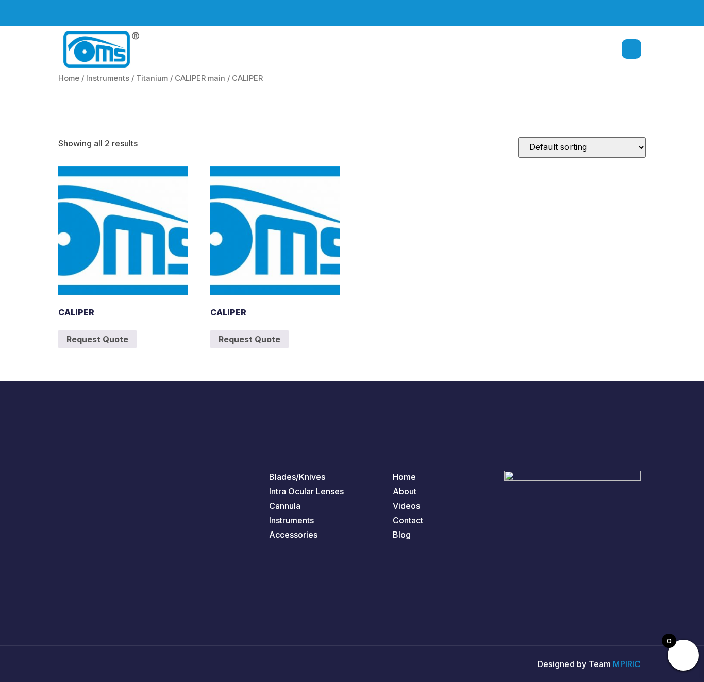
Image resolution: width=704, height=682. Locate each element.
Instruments (107, 78)
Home (68, 78)
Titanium (152, 78)
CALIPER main (200, 78)
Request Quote (97, 339)
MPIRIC (627, 664)
